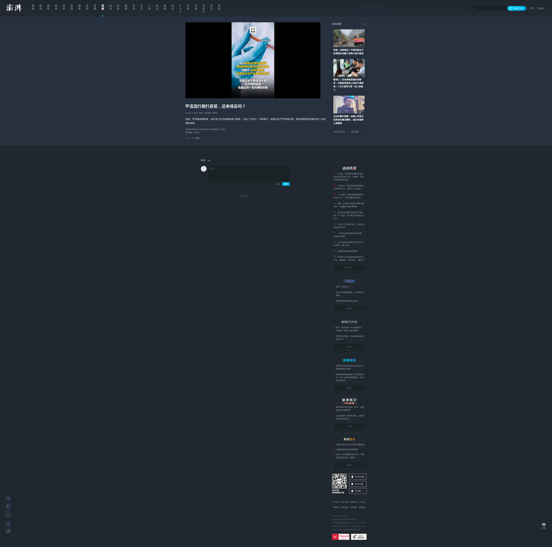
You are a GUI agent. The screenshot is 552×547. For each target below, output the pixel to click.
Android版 (359, 476)
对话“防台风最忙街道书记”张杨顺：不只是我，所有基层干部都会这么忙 (349, 215)
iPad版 (358, 491)
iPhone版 (359, 484)
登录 (532, 8)
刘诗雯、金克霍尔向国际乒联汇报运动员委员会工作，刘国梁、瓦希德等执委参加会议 (349, 177)
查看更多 (349, 308)
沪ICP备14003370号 (340, 516)
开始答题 (349, 426)
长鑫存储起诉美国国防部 (347, 251)
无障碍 (541, 8)
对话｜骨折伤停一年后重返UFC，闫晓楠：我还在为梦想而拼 (350, 329)
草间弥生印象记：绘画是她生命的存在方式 (350, 337)
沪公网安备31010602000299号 (344, 519)
